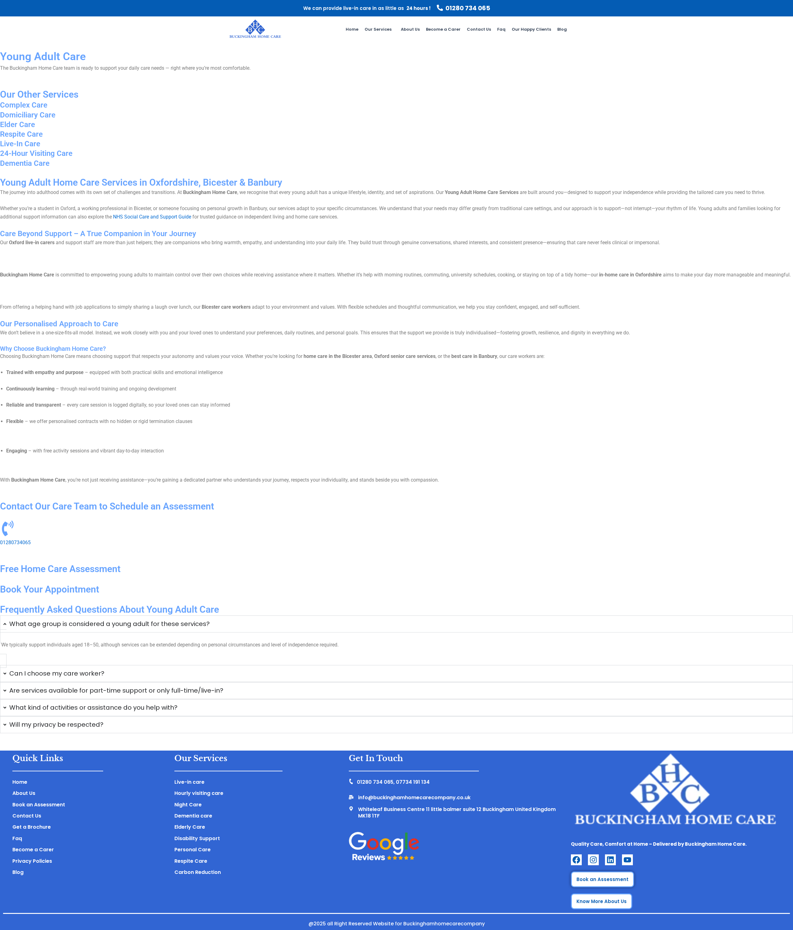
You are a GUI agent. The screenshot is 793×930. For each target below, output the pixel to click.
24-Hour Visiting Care (36, 153)
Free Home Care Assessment (60, 568)
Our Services (378, 29)
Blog (562, 29)
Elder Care (17, 124)
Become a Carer (443, 29)
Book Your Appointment (49, 589)
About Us (410, 29)
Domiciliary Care (27, 115)
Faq (501, 29)
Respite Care (21, 134)
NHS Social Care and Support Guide (152, 217)
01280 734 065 (467, 8)
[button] (379, 29)
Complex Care (23, 105)
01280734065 (15, 542)
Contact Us (479, 29)
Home (352, 29)
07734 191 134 (413, 782)
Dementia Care (25, 163)
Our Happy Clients (531, 29)
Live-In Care (20, 143)
